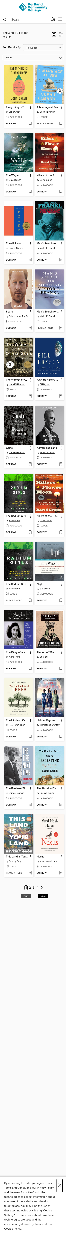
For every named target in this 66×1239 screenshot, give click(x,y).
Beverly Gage (15, 861)
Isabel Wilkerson (17, 384)
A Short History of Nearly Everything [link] (48, 380)
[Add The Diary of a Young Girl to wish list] (30, 668)
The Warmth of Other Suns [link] (17, 380)
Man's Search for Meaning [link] (48, 243)
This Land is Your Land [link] (17, 856)
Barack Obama (47, 452)
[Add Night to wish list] (61, 600)
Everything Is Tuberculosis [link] (17, 107)
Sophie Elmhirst (47, 111)
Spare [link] (9, 311)
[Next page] (42, 888)
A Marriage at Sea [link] (47, 107)
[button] (54, 35)
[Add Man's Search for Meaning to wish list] (61, 260)
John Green (14, 111)
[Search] (5, 19)
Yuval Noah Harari (48, 861)
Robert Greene (16, 248)
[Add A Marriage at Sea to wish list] (61, 123)
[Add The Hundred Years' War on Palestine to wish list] (61, 805)
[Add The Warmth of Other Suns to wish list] (30, 396)
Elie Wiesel (45, 588)
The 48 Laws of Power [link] (17, 243)
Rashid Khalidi (47, 793)
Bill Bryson (45, 384)
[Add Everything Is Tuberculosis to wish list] (30, 123)
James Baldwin (16, 793)
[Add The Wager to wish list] (30, 192)
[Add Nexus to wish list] (61, 873)
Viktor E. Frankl (47, 248)
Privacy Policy (45, 1188)
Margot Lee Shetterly (50, 725)
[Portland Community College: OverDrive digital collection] (33, 7)
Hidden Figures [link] (46, 720)
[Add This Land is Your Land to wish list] (30, 873)
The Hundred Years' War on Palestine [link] (48, 788)
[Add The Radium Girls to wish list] (30, 532)
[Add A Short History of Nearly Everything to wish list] (61, 396)
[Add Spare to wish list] (30, 328)
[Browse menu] (60, 19)
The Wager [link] (12, 175)
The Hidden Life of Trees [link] (17, 720)
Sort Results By (12, 47)
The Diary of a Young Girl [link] (17, 652)
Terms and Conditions (17, 1188)
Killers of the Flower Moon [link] (48, 175)
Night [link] (40, 584)
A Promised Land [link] (47, 448)
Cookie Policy (12, 1228)
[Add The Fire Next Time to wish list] (30, 805)
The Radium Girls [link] (16, 516)
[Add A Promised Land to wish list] (61, 464)
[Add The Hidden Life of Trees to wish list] (30, 737)
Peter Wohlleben (17, 725)
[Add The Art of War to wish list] (61, 668)
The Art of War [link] (45, 652)
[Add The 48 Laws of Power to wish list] (30, 260)
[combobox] (25, 19)
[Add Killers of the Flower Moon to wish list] (61, 192)
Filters (9, 57)
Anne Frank (14, 656)
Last (43, 896)
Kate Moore (14, 520)
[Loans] (53, 20)
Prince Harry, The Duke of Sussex (19, 316)
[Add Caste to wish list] (30, 464)
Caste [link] (9, 448)
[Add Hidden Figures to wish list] (61, 737)
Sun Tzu (44, 656)
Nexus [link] (40, 856)
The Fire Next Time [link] (17, 788)
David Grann (15, 180)
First (25, 896)
